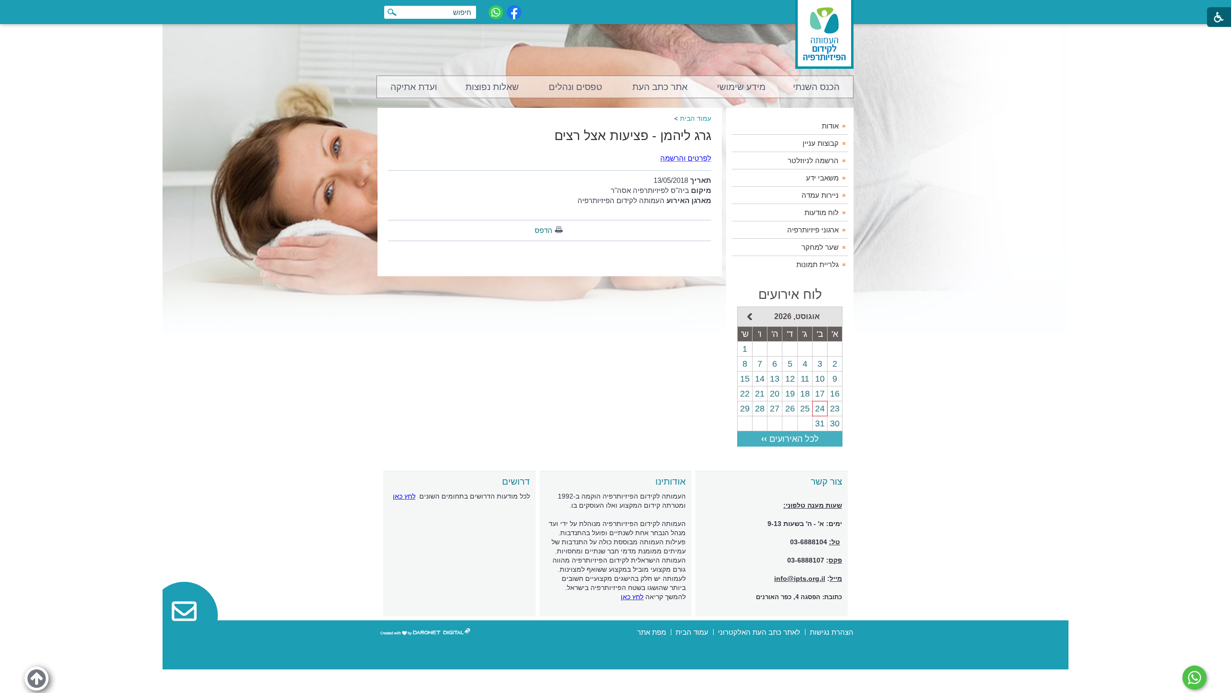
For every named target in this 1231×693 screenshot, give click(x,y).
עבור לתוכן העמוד (616, 9)
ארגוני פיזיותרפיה (813, 230)
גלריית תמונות (817, 264)
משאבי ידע (822, 178)
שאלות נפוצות (492, 87)
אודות (830, 126)
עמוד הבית (695, 118)
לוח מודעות (821, 212)
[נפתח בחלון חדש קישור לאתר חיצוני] (1194, 678)
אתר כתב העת (660, 87)
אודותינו (670, 481)
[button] (37, 679)
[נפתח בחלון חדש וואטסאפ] (496, 12)
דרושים (516, 481)
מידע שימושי (741, 87)
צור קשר (826, 481)
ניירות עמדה (820, 195)
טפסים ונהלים (575, 87)
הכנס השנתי (816, 87)
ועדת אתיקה (413, 87)
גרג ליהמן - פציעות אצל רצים (632, 135)
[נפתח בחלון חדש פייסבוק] (514, 12)
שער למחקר (820, 247)
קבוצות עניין (821, 143)
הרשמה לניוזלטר (813, 160)
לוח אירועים (790, 294)
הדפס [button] (544, 230)
